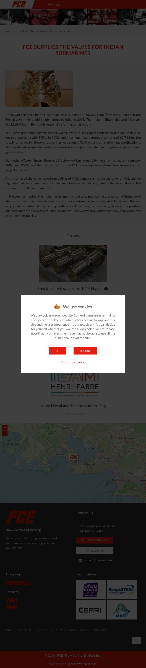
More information (73, 362)
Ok (57, 350)
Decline (85, 350)
